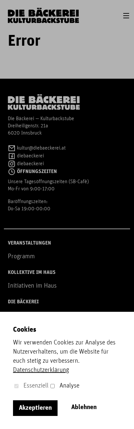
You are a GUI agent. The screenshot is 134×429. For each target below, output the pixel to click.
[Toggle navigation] (126, 16)
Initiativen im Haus (32, 286)
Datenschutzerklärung (41, 370)
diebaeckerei (30, 156)
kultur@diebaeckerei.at (41, 148)
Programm (21, 257)
